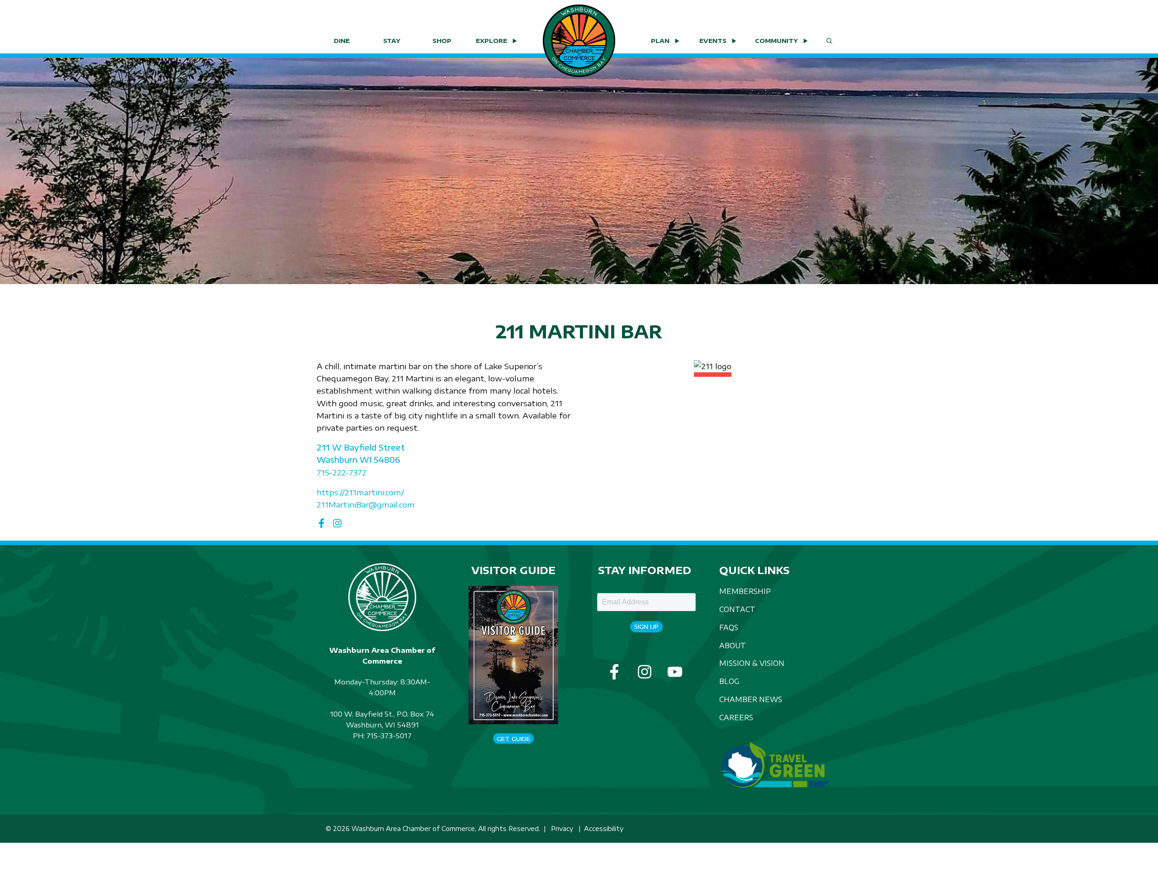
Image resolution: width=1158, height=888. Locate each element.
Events (712, 40)
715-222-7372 (341, 472)
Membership (745, 591)
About (732, 645)
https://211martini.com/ (360, 492)
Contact (737, 609)
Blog (729, 681)
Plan (660, 40)
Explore (491, 40)
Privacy (562, 828)
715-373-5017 (389, 735)
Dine (342, 40)
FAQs (728, 627)
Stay (391, 40)
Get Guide (513, 738)
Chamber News (750, 699)
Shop (441, 40)
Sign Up (646, 626)
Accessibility (603, 828)
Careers (736, 717)
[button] (829, 40)
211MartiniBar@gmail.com (366, 504)
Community (776, 40)
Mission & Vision (751, 663)
